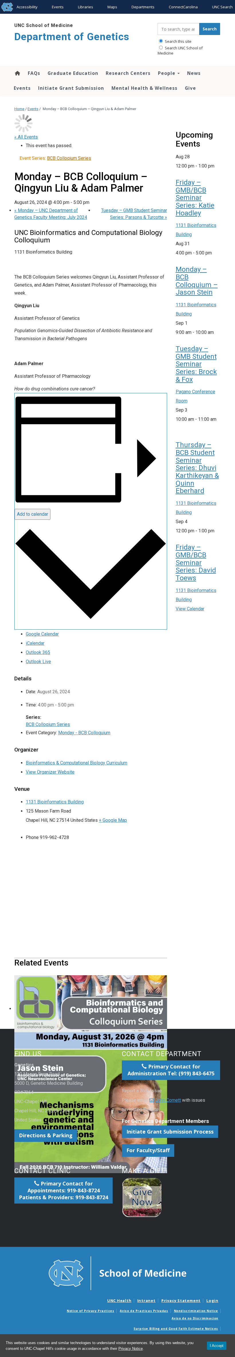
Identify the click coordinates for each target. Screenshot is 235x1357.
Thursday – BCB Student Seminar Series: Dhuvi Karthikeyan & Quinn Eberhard (197, 468)
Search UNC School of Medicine (180, 50)
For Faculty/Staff (148, 1150)
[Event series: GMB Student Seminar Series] (217, 332)
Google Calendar (42, 634)
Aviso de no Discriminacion (195, 1318)
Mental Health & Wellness (144, 88)
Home (17, 73)
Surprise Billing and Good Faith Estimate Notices (176, 1329)
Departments (143, 6)
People (167, 73)
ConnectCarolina (183, 6)
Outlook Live (38, 661)
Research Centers (128, 73)
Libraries (85, 6)
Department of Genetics (71, 37)
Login (212, 1300)
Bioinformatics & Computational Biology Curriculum (76, 763)
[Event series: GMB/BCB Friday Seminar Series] (218, 166)
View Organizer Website (50, 772)
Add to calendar (32, 514)
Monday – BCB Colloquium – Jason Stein (197, 280)
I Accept (217, 1346)
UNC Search (222, 6)
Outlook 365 (38, 652)
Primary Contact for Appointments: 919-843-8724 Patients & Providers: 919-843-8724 (63, 1190)
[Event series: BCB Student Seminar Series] (178, 428)
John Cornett (168, 1100)
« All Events (26, 137)
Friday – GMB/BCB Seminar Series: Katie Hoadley (195, 197)
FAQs (34, 73)
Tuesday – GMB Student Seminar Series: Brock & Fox (196, 364)
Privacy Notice (130, 1348)
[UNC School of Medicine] (117, 1273)
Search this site (177, 41)
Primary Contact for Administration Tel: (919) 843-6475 (171, 1070)
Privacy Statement (181, 1300)
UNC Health (119, 1300)
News (194, 73)
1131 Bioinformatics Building (55, 802)
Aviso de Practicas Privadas (144, 1311)
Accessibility (27, 6)
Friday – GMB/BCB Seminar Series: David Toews (196, 562)
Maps (112, 6)
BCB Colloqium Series (48, 724)
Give (190, 88)
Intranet (146, 1300)
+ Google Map (113, 820)
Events (58, 6)
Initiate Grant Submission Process (170, 1131)
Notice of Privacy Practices (90, 1311)
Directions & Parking (46, 1135)
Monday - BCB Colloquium (84, 732)
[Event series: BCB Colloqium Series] (215, 253)
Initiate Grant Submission (71, 88)
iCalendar (35, 643)
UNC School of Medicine (43, 25)
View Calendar (190, 609)
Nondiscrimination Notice (196, 1311)
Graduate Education (73, 73)
